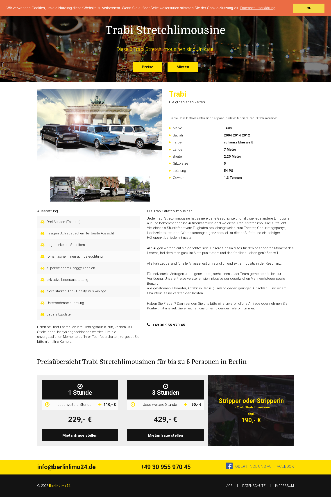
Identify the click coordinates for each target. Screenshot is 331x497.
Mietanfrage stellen (79, 435)
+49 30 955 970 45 (168, 325)
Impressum (284, 486)
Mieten (183, 66)
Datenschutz (253, 486)
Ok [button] (309, 8)
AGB (229, 486)
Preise (147, 66)
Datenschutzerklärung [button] (257, 8)
